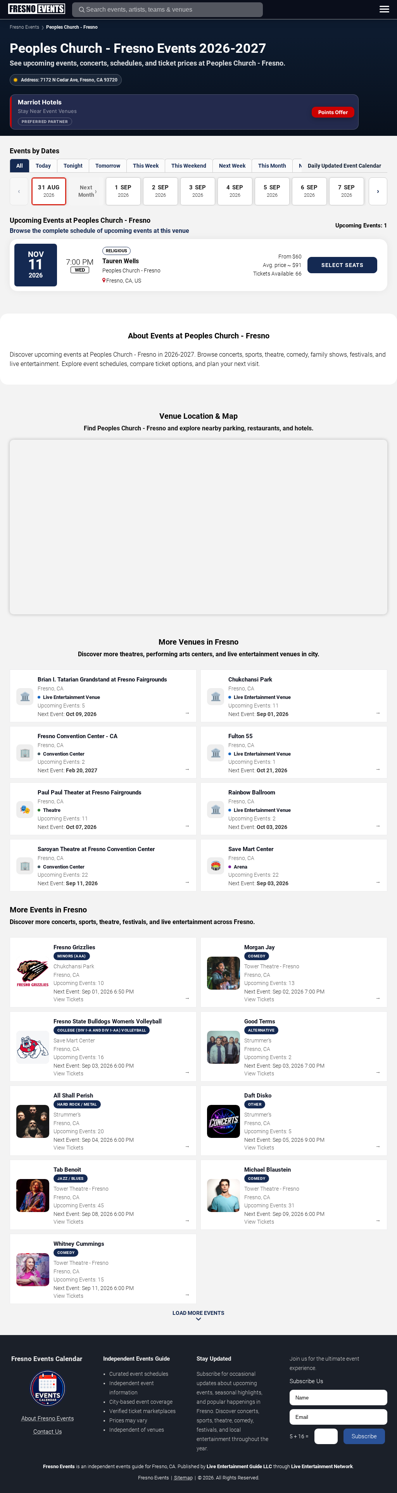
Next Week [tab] (232, 166)
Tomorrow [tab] (107, 166)
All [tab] (19, 166)
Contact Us (47, 1431)
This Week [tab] (146, 166)
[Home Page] (36, 9)
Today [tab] (43, 166)
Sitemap (183, 1478)
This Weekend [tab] (188, 166)
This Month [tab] (272, 166)
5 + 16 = (299, 1436)
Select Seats (342, 265)
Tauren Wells (120, 261)
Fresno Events (24, 27)
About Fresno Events (47, 1418)
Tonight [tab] (73, 166)
